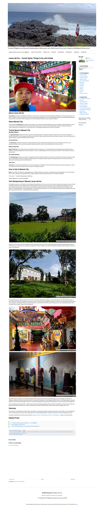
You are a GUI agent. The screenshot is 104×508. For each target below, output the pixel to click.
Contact (47, 495)
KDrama (81, 88)
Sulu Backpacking (83, 106)
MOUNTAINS (61, 52)
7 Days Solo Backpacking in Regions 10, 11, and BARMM (24, 422)
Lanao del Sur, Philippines (18, 434)
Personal (82, 87)
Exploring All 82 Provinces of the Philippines (19, 52)
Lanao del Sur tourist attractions (33, 431)
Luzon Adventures (83, 76)
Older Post (73, 479)
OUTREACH (83, 52)
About (43, 495)
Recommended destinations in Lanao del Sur (17, 433)
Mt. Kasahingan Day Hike (85, 108)
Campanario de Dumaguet (85, 109)
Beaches (82, 85)
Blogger (76, 504)
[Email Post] (24, 430)
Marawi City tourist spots (67, 431)
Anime (81, 91)
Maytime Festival (83, 112)
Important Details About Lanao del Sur (19, 431)
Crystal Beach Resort (84, 114)
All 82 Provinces (83, 74)
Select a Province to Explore (84, 118)
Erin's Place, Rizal (83, 104)
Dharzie (89, 58)
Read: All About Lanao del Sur (18, 424)
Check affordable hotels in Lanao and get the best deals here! (25, 426)
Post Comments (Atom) (19, 481)
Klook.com (81, 124)
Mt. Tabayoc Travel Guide (85, 98)
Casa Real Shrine (83, 101)
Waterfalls (82, 84)
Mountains (82, 82)
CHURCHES (76, 52)
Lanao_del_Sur (41, 431)
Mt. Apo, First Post (83, 93)
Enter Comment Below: (13, 445)
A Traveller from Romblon (56, 495)
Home (42, 479)
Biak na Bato (82, 111)
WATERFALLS (69, 52)
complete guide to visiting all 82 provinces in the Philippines (46, 415)
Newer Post (11, 479)
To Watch (82, 90)
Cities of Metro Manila (84, 80)
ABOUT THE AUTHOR (36, 52)
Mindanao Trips (83, 79)
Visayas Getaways (84, 77)
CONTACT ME (46, 52)
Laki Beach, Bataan (84, 103)
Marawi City (61, 431)
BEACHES (53, 52)
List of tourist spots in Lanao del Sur (51, 431)
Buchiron (82, 100)
